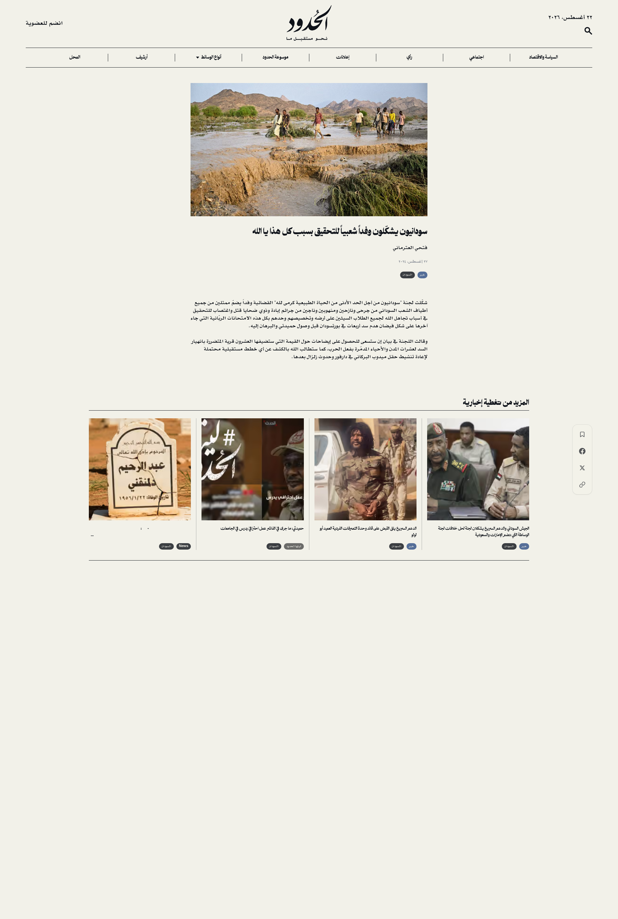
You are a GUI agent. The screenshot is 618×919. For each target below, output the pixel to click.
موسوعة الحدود (275, 57)
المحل (74, 57)
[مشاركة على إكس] (582, 468)
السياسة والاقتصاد (543, 57)
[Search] (588, 31)
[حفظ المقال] (582, 434)
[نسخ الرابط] (582, 484)
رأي (409, 57)
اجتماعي (476, 57)
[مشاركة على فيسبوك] (582, 451)
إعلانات (342, 57)
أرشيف (141, 57)
